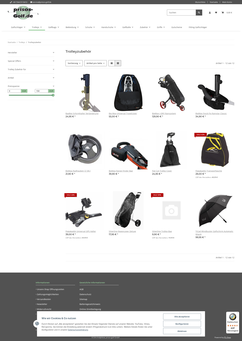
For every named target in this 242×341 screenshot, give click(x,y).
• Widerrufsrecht (43, 309)
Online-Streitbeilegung (90, 309)
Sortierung (73, 63)
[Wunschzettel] (216, 12)
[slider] (53, 95)
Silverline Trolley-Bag (162, 231)
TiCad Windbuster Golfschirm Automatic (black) (214, 233)
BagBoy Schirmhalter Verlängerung (82, 113)
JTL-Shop (227, 337)
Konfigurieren (182, 324)
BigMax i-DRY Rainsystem (164, 113)
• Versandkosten (43, 299)
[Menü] (237, 313)
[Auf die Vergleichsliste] (92, 78)
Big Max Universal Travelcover (123, 113)
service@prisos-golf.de (42, 2)
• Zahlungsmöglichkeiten (47, 294)
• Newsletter (41, 304)
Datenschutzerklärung (78, 330)
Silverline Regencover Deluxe (122, 231)
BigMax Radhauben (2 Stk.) (78, 171)
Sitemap (83, 299)
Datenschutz (85, 294)
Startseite (214, 2)
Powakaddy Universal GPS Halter (81, 231)
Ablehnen (182, 331)
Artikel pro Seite (94, 63)
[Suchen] (199, 13)
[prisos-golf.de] (23, 12)
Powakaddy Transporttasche (209, 171)
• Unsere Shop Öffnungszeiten (50, 289)
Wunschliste (200, 2)
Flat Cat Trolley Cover (162, 171)
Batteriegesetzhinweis (90, 304)
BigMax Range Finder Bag (121, 171)
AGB (81, 289)
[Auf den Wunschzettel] (99, 78)
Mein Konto (227, 2)
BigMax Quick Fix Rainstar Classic (211, 113)
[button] (210, 12)
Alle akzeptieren (182, 316)
